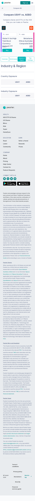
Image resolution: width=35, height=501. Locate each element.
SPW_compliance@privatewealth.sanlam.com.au (17, 449)
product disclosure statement (15, 433)
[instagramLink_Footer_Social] (8, 178)
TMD (14, 352)
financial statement (8, 394)
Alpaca (16, 280)
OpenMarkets (7, 280)
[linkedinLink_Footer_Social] (15, 178)
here (4, 338)
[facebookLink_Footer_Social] (5, 178)
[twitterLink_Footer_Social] (12, 178)
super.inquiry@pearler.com (10, 443)
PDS (20, 350)
